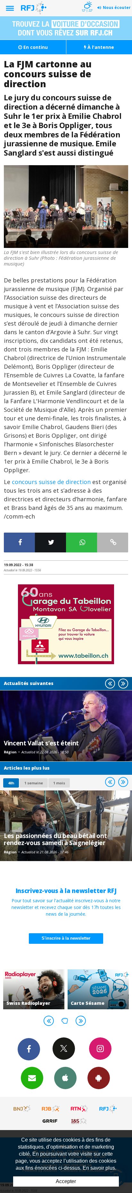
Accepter (66, 1181)
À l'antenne (100, 47)
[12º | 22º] (87, 0)
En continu (35, 47)
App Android (98, 1078)
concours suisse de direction (51, 482)
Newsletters (32, 1078)
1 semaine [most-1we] (33, 783)
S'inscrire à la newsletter (66, 938)
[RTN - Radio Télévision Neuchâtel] (79, 1108)
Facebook (29, 1049)
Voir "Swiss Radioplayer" (33, 989)
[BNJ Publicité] (22, 1108)
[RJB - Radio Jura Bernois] (51, 1108)
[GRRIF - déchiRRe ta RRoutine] (51, 1120)
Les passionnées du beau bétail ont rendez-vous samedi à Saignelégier (55, 839)
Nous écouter (117, 7)
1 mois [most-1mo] (59, 783)
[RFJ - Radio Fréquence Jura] (108, 1108)
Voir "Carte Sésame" (98, 989)
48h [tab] (11, 783)
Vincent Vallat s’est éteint (41, 743)
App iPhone (65, 1078)
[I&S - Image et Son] (79, 1120)
